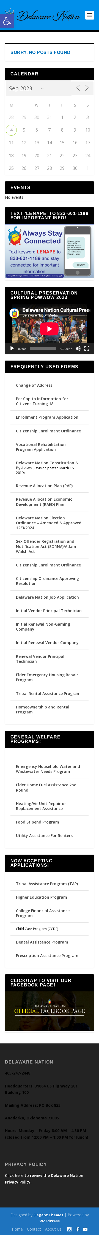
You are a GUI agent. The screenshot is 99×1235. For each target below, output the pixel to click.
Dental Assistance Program (42, 942)
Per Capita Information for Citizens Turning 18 (42, 401)
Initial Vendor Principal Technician (49, 610)
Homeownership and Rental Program (42, 709)
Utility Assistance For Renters (44, 835)
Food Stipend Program (37, 822)
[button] (7, 21)
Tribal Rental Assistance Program (49, 693)
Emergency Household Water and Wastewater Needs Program (48, 769)
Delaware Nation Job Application (47, 597)
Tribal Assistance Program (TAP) (47, 883)
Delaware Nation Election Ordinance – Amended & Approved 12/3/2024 (48, 522)
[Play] (12, 348)
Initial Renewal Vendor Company (47, 642)
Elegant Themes (48, 1214)
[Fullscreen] (87, 348)
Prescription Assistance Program (47, 955)
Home (17, 1229)
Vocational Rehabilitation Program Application (41, 447)
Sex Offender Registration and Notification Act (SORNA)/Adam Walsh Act (46, 546)
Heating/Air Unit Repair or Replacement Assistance (41, 806)
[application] (49, 329)
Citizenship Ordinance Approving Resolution (47, 581)
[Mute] (78, 348)
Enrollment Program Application (47, 417)
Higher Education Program (41, 897)
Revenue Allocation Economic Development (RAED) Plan (44, 502)
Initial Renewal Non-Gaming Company (43, 626)
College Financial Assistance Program (43, 913)
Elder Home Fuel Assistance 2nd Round (46, 787)
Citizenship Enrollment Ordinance (48, 431)
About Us (53, 1229)
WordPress (50, 1220)
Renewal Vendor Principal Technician (40, 659)
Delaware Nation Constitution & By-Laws (47, 465)
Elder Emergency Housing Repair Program (47, 677)
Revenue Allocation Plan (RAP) (44, 485)
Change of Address (34, 385)
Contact (34, 1229)
